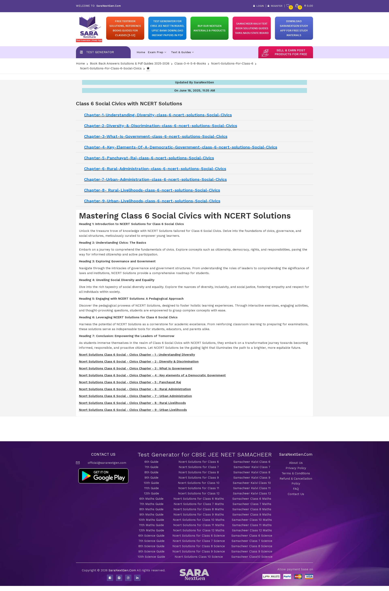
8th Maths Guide (151, 509)
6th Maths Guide (151, 499)
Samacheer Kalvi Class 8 (251, 472)
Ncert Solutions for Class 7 (199, 467)
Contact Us (296, 494)
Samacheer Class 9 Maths (251, 514)
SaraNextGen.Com (123, 570)
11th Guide (151, 488)
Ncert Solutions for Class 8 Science (198, 546)
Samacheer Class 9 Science (251, 551)
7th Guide (151, 467)
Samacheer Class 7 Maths (252, 504)
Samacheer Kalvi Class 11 (252, 488)
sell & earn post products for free (291, 52)
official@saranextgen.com (107, 463)
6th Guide (151, 462)
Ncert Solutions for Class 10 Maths (198, 520)
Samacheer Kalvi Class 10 (252, 483)
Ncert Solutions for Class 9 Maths (198, 514)
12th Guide (151, 493)
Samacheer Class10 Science (252, 557)
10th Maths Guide (151, 520)
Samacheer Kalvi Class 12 (252, 493)
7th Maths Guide (151, 504)
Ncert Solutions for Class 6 (198, 462)
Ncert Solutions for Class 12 (198, 493)
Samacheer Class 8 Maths (251, 509)
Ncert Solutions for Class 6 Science (198, 535)
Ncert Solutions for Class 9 (198, 477)
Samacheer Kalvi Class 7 (252, 467)
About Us (296, 463)
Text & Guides (181, 52)
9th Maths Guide (151, 514)
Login (259, 5)
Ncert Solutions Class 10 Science (199, 557)
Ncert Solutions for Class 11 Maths (198, 525)
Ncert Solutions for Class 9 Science (198, 551)
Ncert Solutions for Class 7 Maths (199, 504)
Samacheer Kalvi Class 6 (251, 462)
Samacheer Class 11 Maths (252, 525)
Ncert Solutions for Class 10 (198, 483)
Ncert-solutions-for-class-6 (232, 63)
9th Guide (151, 477)
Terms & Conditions (296, 473)
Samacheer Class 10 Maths (252, 520)
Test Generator (100, 52)
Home (141, 52)
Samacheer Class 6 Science (251, 535)
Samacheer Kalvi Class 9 (251, 477)
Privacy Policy (296, 468)
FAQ (296, 489)
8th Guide (151, 472)
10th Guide (151, 483)
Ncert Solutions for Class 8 (198, 472)
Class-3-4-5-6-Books (190, 63)
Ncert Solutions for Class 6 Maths (198, 499)
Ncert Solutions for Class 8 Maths (198, 509)
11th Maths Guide (151, 525)
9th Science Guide (151, 551)
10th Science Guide (151, 557)
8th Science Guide (151, 546)
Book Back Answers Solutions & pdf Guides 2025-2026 (129, 63)
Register (275, 5)
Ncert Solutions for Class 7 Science (199, 541)
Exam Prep (156, 52)
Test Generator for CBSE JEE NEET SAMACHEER (205, 454)
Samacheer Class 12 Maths (252, 530)
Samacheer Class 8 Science (251, 546)
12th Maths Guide (151, 530)
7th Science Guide (151, 541)
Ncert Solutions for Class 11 (198, 488)
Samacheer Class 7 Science (252, 541)
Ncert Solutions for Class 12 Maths (198, 530)
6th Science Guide (151, 535)
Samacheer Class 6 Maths (251, 499)
